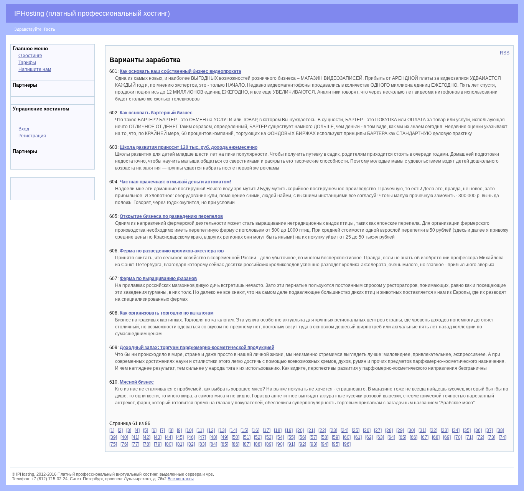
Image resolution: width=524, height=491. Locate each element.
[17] (266, 430)
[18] (278, 430)
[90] (280, 444)
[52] (258, 437)
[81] (180, 444)
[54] (280, 437)
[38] (500, 430)
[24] (344, 430)
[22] (322, 430)
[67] (424, 437)
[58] (324, 437)
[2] (120, 430)
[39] (113, 437)
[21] (311, 430)
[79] (157, 444)
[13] (222, 430)
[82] (191, 444)
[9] (179, 430)
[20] (300, 430)
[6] (154, 430)
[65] (402, 437)
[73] (491, 437)
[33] (444, 430)
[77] (135, 444)
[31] (422, 430)
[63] (380, 437)
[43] (157, 437)
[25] (355, 430)
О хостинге (30, 55)
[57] (313, 437)
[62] (369, 437)
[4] (137, 430)
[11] (200, 430)
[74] (502, 437)
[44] (169, 437)
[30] (411, 430)
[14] (233, 430)
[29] (400, 430)
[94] (324, 444)
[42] (146, 437)
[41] (135, 437)
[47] (202, 437)
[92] (302, 444)
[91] (291, 444)
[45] (180, 437)
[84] (213, 444)
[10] (189, 430)
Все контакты (181, 478)
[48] (213, 437)
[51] (246, 437)
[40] (124, 437)
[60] (347, 437)
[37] (489, 430)
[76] (124, 444)
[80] (169, 444)
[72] (480, 437)
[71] (469, 437)
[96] (347, 444)
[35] (467, 430)
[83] (202, 444)
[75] (113, 444)
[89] (269, 444)
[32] (433, 430)
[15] (244, 430)
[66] (413, 437)
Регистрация (32, 135)
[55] (291, 437)
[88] (258, 444)
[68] (436, 437)
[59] (335, 437)
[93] (313, 444)
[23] (333, 430)
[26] (367, 430)
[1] (111, 430)
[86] (235, 444)
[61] (358, 437)
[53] (269, 437)
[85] (224, 444)
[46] (191, 437)
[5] (145, 430)
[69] (447, 437)
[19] (289, 430)
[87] (246, 444)
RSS (504, 53)
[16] (255, 430)
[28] (389, 430)
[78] (146, 444)
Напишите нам (34, 69)
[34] (456, 430)
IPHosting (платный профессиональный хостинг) (92, 13)
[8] (170, 430)
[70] (458, 437)
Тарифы (27, 62)
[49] (224, 437)
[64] (391, 437)
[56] (302, 437)
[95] (335, 444)
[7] (162, 430)
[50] (235, 437)
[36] (478, 430)
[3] (128, 430)
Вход (23, 129)
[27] (378, 430)
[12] (211, 430)
